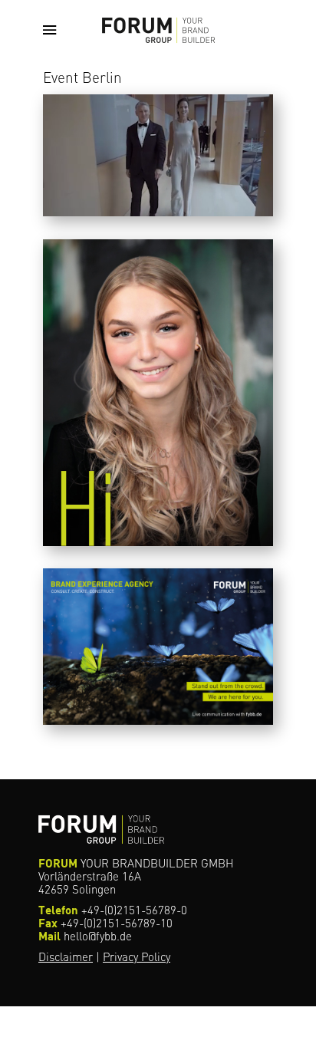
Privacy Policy (136, 957)
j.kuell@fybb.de (114, 462)
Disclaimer (65, 957)
